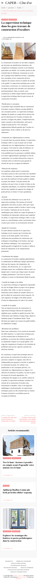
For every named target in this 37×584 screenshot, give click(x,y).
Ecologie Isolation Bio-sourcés (18, 569)
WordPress (18, 578)
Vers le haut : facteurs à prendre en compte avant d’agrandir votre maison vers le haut (18, 465)
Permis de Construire (23, 561)
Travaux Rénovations (18, 563)
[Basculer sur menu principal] (2, 2)
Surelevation (16, 458)
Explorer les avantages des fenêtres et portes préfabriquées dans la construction (17, 538)
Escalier (4, 19)
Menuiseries (16, 531)
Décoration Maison (10, 567)
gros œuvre (12, 19)
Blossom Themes (22, 577)
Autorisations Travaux (18, 565)
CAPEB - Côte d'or (18, 575)
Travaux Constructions (18, 572)
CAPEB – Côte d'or (18, 3)
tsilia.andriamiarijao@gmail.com (13, 37)
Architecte (9, 561)
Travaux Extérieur (27, 567)
